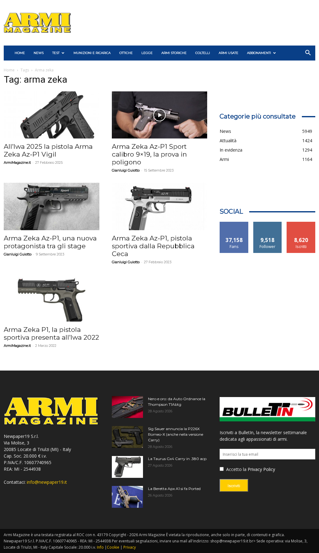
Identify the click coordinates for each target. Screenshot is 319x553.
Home (9, 70)
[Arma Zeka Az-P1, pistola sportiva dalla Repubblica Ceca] (159, 206)
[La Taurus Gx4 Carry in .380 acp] (127, 467)
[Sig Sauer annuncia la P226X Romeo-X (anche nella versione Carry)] (127, 437)
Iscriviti (301, 224)
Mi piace (234, 224)
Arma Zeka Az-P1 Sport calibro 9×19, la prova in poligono (149, 154)
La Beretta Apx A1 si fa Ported (174, 488)
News (39, 53)
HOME (20, 53)
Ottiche (126, 53)
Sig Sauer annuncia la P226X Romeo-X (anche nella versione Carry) (175, 434)
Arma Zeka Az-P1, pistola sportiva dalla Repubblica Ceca (153, 246)
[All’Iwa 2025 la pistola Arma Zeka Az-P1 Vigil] (51, 114)
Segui (267, 224)
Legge (147, 53)
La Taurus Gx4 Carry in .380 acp (177, 458)
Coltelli (202, 53)
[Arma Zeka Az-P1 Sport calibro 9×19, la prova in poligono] (159, 114)
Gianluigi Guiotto (126, 170)
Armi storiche (174, 53)
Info (100, 547)
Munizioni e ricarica (92, 53)
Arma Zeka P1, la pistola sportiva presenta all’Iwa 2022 (51, 333)
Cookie (113, 547)
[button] (307, 53)
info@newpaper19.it (47, 482)
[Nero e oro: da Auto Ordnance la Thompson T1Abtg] (127, 407)
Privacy (129, 547)
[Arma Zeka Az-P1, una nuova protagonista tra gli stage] (51, 206)
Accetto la (236, 469)
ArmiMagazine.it (17, 162)
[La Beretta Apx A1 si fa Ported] (127, 497)
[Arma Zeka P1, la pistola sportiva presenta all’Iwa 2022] (51, 298)
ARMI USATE (228, 53)
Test (56, 53)
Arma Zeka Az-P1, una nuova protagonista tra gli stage (50, 242)
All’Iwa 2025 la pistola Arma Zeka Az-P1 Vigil (48, 150)
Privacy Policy (261, 469)
